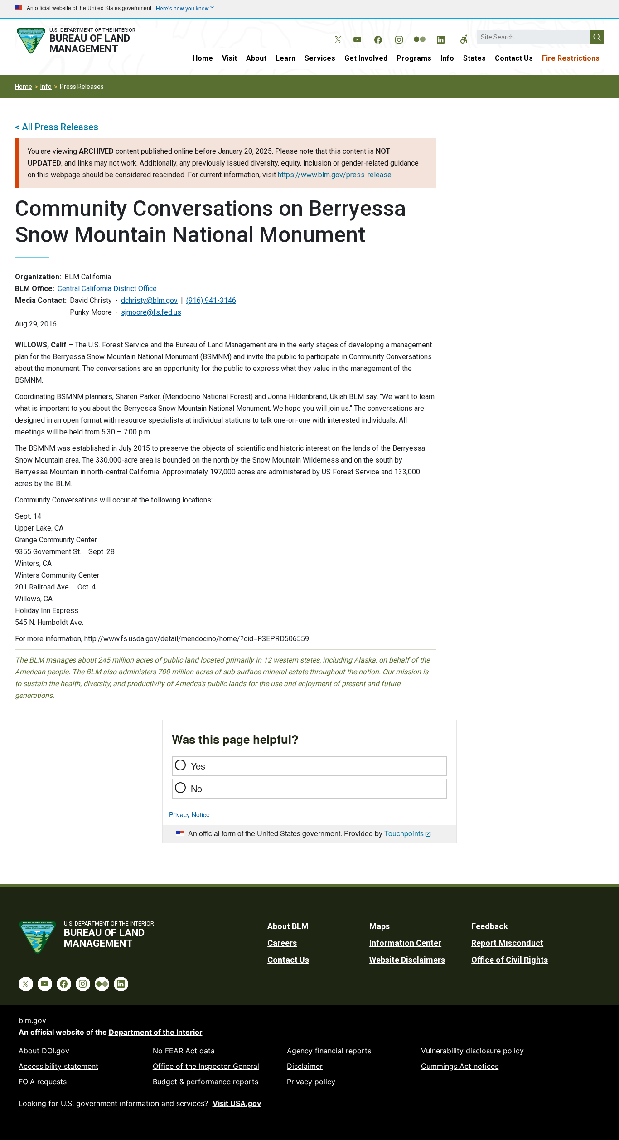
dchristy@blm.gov (149, 300)
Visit (229, 58)
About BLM (288, 926)
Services (320, 58)
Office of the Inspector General (206, 1066)
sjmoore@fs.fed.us (151, 312)
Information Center (405, 943)
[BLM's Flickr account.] (419, 32)
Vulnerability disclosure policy (472, 1050)
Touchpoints (404, 833)
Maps (379, 926)
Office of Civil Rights (509, 960)
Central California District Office (107, 288)
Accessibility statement (58, 1066)
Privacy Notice (189, 814)
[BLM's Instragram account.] (399, 38)
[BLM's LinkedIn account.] (440, 38)
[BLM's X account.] (336, 32)
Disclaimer (305, 1066)
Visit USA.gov (237, 1103)
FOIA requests (43, 1081)
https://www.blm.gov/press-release (335, 175)
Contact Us (514, 58)
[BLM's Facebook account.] (378, 38)
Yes (198, 765)
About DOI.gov (44, 1050)
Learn (285, 58)
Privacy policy (311, 1081)
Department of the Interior (156, 1032)
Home (203, 58)
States (474, 58)
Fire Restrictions (571, 58)
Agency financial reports (329, 1050)
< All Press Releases (56, 127)
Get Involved (365, 58)
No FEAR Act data (184, 1050)
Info (447, 58)
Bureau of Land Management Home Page (86, 41)
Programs (414, 58)
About (256, 58)
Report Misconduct (507, 943)
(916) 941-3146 (211, 300)
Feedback (489, 926)
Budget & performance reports (205, 1081)
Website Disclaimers (407, 960)
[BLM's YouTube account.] (357, 38)
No (196, 788)
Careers (282, 943)
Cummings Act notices (459, 1066)
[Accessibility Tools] (464, 39)
